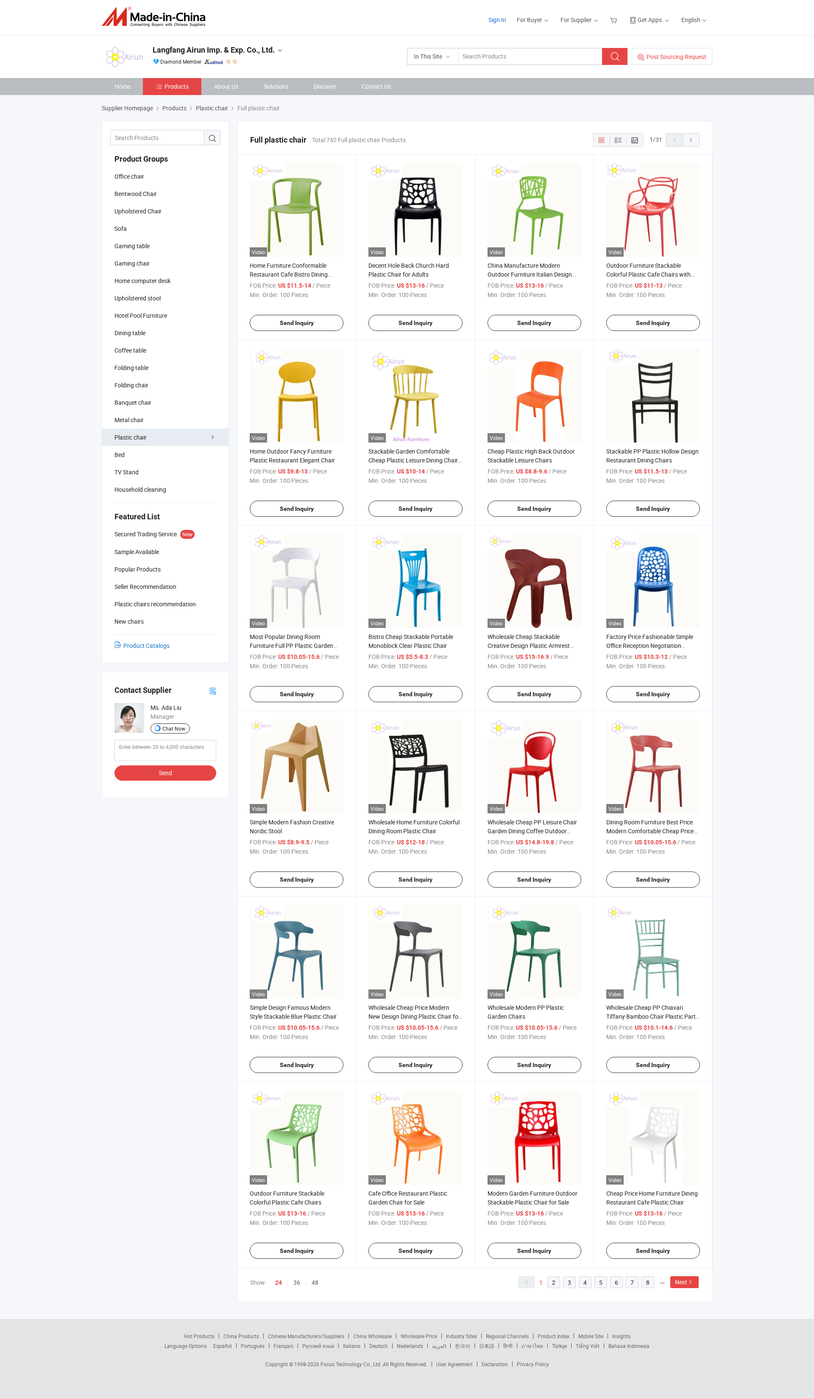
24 (278, 1282)
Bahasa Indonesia (629, 1345)
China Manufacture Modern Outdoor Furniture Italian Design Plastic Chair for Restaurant (530, 274)
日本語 (486, 1345)
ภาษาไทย (532, 1345)
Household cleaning (140, 489)
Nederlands (410, 1345)
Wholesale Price (419, 1336)
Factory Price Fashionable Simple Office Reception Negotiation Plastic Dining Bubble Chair (649, 645)
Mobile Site (590, 1336)
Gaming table (132, 246)
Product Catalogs (146, 646)
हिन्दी (508, 1345)
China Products (241, 1336)
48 (315, 1282)
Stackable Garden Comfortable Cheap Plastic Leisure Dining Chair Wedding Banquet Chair (413, 460)
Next (681, 1282)
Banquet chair (132, 402)
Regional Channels (507, 1336)
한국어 (462, 1345)
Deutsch (378, 1345)
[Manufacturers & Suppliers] (156, 17)
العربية (439, 1345)
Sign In (497, 20)
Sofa (120, 228)
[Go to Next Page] (691, 140)
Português (253, 1345)
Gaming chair (132, 263)
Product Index (553, 1336)
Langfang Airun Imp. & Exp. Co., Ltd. (214, 49)
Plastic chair (130, 437)
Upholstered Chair (138, 211)
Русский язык (318, 1345)
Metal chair (129, 420)
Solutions (276, 86)
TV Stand (126, 472)
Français (283, 1345)
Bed (119, 455)
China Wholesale (372, 1336)
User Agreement (454, 1364)
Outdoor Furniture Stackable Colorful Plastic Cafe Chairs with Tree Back (648, 274)
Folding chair (131, 385)
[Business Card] (212, 690)
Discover (325, 86)
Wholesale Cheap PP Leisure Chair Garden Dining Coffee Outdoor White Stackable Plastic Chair (532, 831)
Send (165, 773)
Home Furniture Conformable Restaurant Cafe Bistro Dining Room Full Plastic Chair (289, 274)
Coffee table (130, 350)
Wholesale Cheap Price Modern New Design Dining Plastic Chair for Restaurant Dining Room (414, 1016)
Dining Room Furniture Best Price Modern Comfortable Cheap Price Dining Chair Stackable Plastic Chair (653, 831)
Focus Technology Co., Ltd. (352, 1364)
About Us (226, 86)
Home (122, 86)
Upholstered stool (137, 298)
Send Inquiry (297, 322)
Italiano (351, 1345)
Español (222, 1345)
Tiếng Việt (587, 1345)
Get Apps (649, 20)
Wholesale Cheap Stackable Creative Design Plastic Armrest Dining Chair (529, 645)
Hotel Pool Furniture (140, 315)
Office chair (129, 176)
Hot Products (199, 1336)
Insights (621, 1336)
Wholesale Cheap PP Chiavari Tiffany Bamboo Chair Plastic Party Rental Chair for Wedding (652, 1016)
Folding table (131, 368)
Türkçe (559, 1345)
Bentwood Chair (135, 194)
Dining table (129, 333)
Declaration (495, 1364)
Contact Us (376, 86)
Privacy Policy (533, 1364)
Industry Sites (461, 1336)
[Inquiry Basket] (614, 20)
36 (296, 1282)
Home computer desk (142, 281)
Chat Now (173, 728)
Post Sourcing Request (676, 57)
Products (176, 86)
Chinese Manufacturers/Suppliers (306, 1336)
